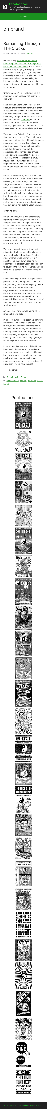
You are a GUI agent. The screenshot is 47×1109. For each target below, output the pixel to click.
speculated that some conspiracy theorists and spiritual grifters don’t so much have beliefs (22, 63)
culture (23, 380)
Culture (24, 377)
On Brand (25, 119)
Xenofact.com (19, 4)
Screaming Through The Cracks (21, 46)
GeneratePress (37, 1105)
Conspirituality (13, 377)
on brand (32, 380)
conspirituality (13, 380)
